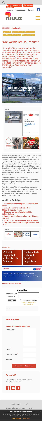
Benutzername (11, 294)
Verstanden (16, 418)
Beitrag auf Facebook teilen (8, 387)
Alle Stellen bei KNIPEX (29, 124)
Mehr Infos (26, 418)
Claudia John (16, 28)
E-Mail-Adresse (12, 354)
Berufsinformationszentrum (12, 35)
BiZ (23, 35)
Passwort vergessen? (28, 302)
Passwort (11, 297)
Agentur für (7, 32)
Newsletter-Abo (16, 5)
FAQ (26, 404)
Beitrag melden (18, 387)
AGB (30, 408)
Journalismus (30, 35)
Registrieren (28, 304)
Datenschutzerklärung (15, 408)
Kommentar (11, 329)
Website (9, 359)
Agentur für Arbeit (17, 32)
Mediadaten (15, 404)
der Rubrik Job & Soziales (11, 283)
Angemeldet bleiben (29, 300)
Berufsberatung (30, 32)
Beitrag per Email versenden (13, 387)
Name (8, 349)
